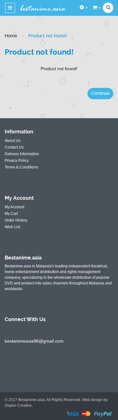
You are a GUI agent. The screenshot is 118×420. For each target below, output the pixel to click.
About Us (12, 140)
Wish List (12, 227)
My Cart (11, 213)
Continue (100, 93)
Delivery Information (22, 154)
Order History (16, 220)
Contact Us (14, 147)
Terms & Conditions (21, 167)
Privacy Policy (17, 160)
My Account (14, 207)
